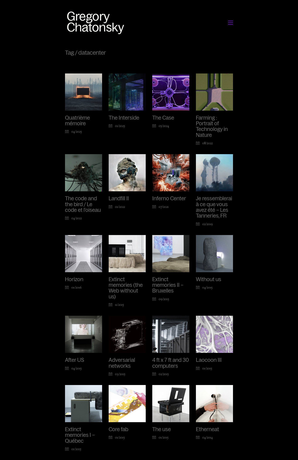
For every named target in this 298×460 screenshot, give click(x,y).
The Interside (124, 118)
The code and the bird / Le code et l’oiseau (83, 204)
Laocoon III (209, 360)
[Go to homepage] (96, 22)
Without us (208, 279)
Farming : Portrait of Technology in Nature (212, 126)
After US (74, 360)
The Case (163, 118)
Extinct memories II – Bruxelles (167, 285)
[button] (230, 23)
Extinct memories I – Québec (80, 435)
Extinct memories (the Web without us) (126, 288)
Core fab (118, 429)
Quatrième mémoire (77, 120)
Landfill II (119, 198)
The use (161, 429)
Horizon (74, 279)
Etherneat (207, 429)
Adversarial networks (122, 363)
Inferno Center (169, 198)
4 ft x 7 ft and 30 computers (170, 363)
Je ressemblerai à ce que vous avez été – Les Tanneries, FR (214, 207)
